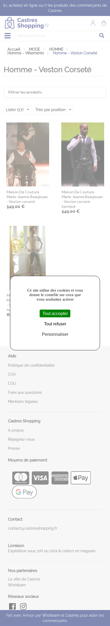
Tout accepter (55, 313)
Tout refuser (55, 323)
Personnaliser (55, 334)
